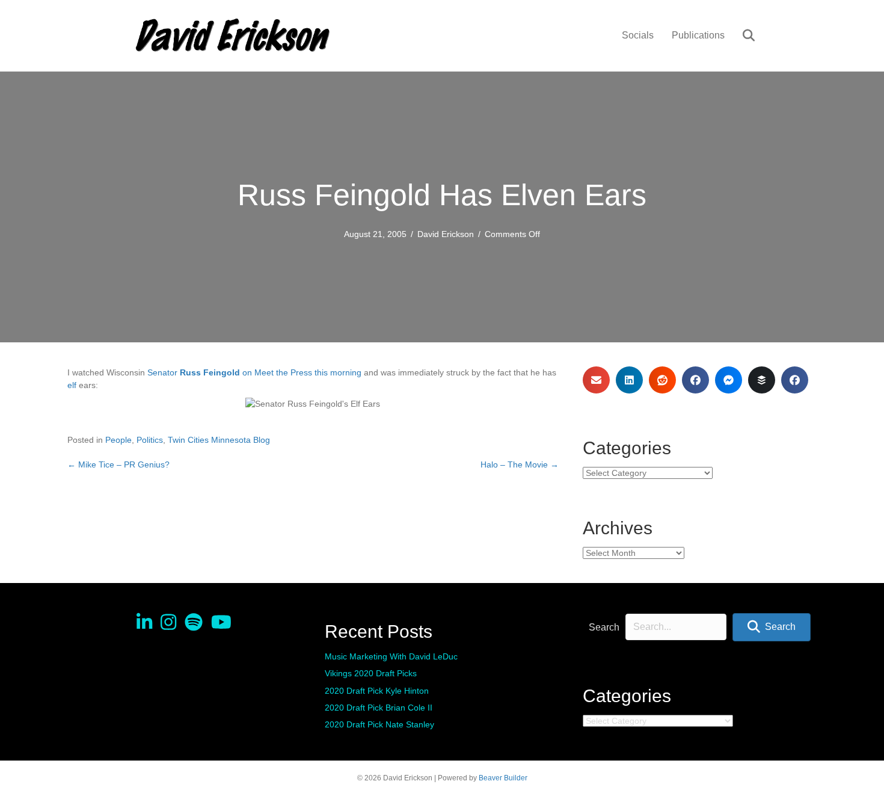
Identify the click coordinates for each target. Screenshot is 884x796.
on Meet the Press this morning (301, 372)
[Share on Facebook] (695, 379)
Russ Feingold (210, 372)
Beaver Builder (503, 778)
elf (71, 385)
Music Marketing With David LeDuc (391, 656)
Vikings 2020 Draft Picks (371, 673)
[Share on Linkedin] (629, 379)
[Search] (741, 35)
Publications (698, 35)
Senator (162, 372)
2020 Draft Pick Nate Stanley (379, 724)
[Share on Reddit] (662, 379)
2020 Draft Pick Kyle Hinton (377, 691)
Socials (638, 35)
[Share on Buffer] (761, 379)
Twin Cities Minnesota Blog (219, 440)
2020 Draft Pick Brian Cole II (378, 707)
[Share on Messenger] (728, 379)
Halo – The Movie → (519, 464)
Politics (150, 440)
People (118, 440)
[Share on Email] (596, 379)
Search (604, 627)
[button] (771, 627)
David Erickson (445, 234)
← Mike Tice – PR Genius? (118, 464)
